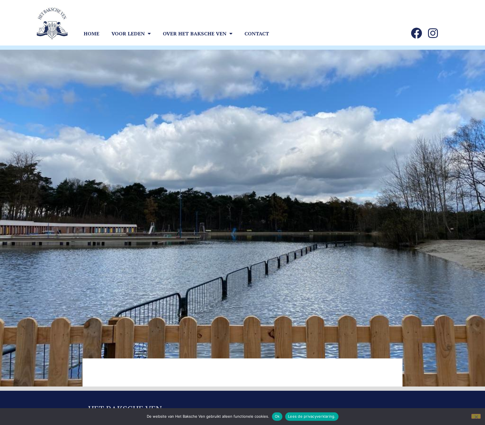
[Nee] (476, 416)
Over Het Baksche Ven (195, 33)
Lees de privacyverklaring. (312, 416)
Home (91, 33)
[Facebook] (416, 33)
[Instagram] (433, 33)
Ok (277, 416)
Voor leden (128, 33)
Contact (256, 33)
